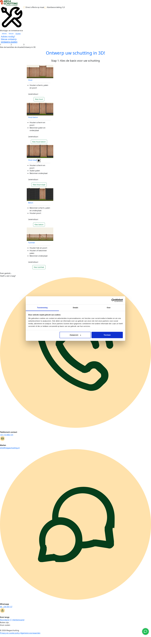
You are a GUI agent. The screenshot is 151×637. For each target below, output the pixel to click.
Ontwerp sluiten (9, 41)
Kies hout (39, 99)
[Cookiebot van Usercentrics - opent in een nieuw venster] (113, 300)
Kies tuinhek (39, 267)
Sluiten (18, 34)
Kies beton (39, 224)
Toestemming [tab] (42, 308)
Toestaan (107, 335)
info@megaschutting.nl (10, 448)
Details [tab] (75, 308)
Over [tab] (109, 308)
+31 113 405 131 (6, 435)
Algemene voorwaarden (30, 633)
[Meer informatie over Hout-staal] (38, 160)
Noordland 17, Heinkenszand (12, 620)
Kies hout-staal (39, 184)
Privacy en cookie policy (10, 633)
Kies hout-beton (39, 142)
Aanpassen (74, 335)
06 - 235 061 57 (6, 606)
